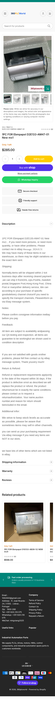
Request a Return (36, 616)
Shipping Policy (35, 609)
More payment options (27, 173)
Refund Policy (35, 603)
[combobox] (27, 26)
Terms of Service (36, 600)
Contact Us (34, 606)
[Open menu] (5, 13)
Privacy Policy (35, 613)
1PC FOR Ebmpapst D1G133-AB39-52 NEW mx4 (23, 550)
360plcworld (22, 689)
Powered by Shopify (37, 689)
